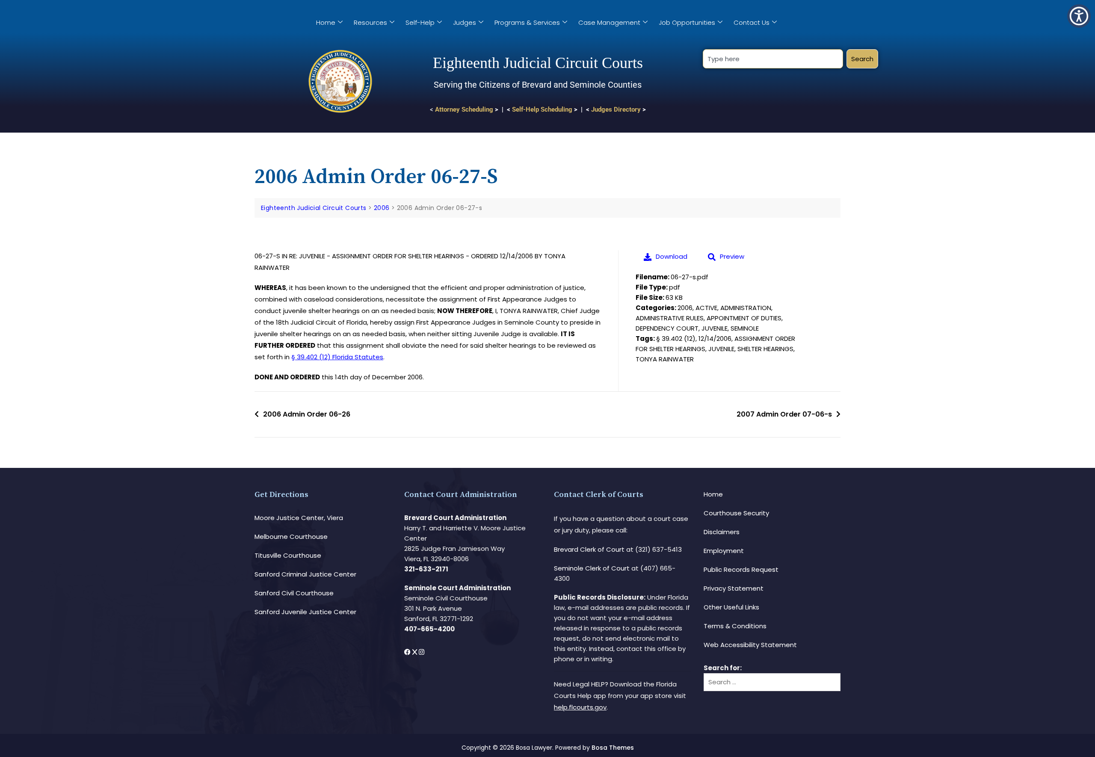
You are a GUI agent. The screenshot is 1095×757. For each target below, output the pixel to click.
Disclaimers (722, 531)
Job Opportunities (687, 22)
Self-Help (420, 22)
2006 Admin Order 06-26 (306, 414)
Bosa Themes (613, 747)
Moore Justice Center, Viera (299, 517)
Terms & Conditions (735, 625)
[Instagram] (421, 652)
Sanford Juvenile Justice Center (305, 611)
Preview (732, 256)
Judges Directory (616, 109)
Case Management (609, 22)
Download (671, 256)
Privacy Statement (734, 588)
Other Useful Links (731, 607)
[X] (415, 652)
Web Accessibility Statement (750, 644)
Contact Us (751, 22)
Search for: (723, 667)
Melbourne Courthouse (291, 536)
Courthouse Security (736, 513)
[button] (1079, 16)
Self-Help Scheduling (542, 109)
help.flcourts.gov (580, 707)
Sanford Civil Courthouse (294, 592)
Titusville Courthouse (288, 555)
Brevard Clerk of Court (589, 549)
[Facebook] (408, 652)
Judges (464, 22)
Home (325, 22)
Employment (724, 550)
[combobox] (773, 58)
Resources (370, 22)
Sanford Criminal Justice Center (305, 574)
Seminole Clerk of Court (592, 568)
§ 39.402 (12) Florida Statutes (337, 356)
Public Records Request (741, 569)
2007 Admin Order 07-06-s (784, 414)
